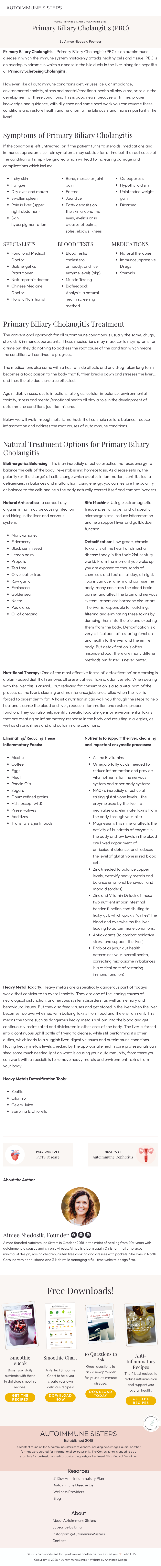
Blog (57, 1498)
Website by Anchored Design (108, 1560)
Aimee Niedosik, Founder (83, 41)
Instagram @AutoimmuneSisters (78, 1534)
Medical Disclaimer (125, 1456)
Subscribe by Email (67, 1527)
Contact (59, 1540)
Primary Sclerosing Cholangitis (37, 71)
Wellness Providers (68, 1491)
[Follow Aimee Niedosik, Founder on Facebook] (74, 1235)
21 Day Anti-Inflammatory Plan (78, 1478)
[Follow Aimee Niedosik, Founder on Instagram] (81, 1235)
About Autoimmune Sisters (74, 1520)
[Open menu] (151, 8)
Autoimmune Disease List (74, 1485)
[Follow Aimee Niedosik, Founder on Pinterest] (88, 1235)
